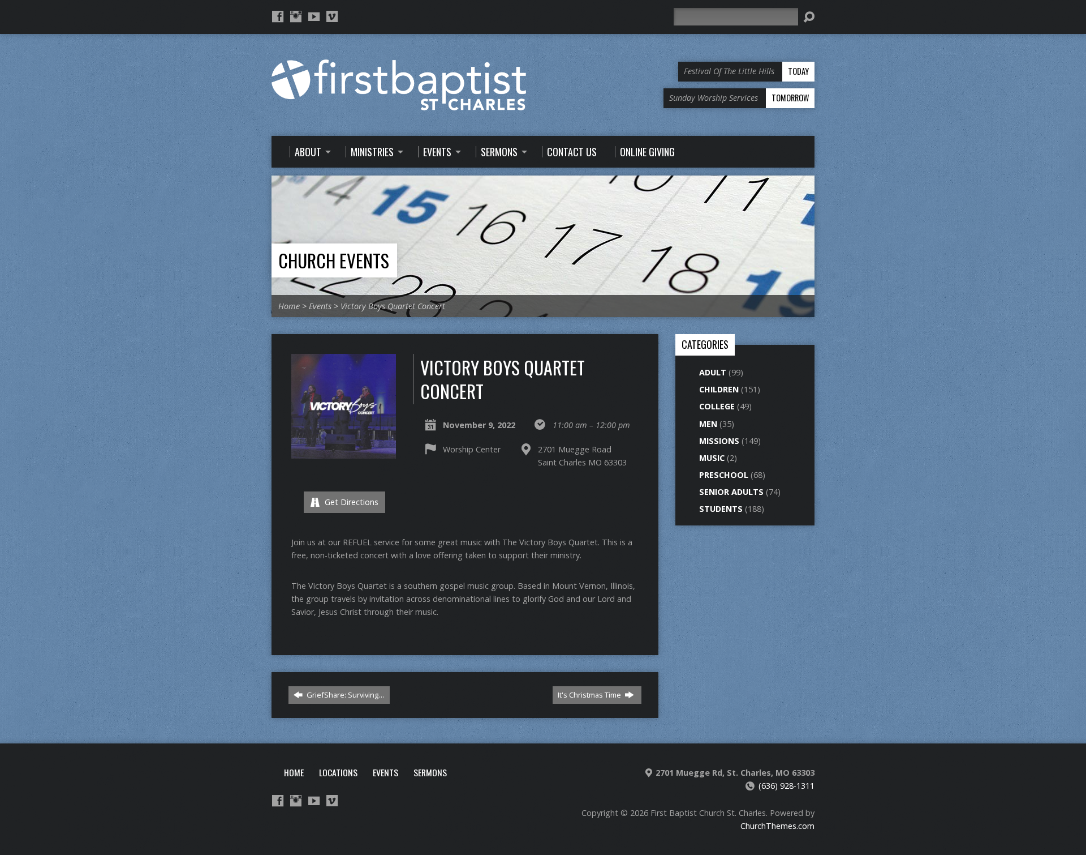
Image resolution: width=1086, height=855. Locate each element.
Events (320, 306)
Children (719, 389)
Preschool (723, 474)
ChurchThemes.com (777, 825)
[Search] (809, 17)
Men (708, 423)
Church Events (333, 260)
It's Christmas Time (590, 695)
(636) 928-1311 (787, 785)
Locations (338, 772)
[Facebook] (277, 16)
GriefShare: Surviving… (345, 695)
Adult (712, 372)
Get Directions (350, 502)
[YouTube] (314, 16)
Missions (719, 440)
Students (721, 508)
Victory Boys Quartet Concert (393, 306)
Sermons (430, 772)
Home (289, 306)
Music (712, 457)
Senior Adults (731, 491)
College (717, 406)
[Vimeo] (332, 16)
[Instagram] (295, 16)
